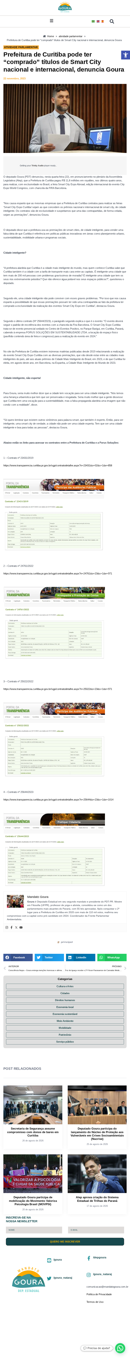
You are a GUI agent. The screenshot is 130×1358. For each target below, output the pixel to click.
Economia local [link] (64, 1007)
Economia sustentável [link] (65, 1014)
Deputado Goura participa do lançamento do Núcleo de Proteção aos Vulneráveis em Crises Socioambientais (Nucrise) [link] (97, 1134)
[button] (52, 21)
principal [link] (67, 942)
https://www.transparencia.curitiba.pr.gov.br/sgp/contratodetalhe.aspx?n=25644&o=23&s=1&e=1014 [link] (58, 799)
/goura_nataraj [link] (62, 1277)
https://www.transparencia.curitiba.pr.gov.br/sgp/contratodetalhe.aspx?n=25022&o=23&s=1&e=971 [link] (57, 689)
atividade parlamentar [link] (21, 47)
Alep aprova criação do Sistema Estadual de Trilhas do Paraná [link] (97, 1199)
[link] (125, 55)
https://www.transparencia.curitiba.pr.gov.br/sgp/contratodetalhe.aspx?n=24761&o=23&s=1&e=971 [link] (57, 573)
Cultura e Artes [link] (65, 986)
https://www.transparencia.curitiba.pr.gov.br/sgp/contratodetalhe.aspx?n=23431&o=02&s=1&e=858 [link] (57, 465)
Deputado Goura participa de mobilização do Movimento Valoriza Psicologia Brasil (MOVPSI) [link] (33, 1201)
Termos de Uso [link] (94, 1301)
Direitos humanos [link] (65, 1000)
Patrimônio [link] (65, 1034)
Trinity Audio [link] (37, 165)
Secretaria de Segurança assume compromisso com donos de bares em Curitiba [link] (33, 1132)
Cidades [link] (65, 993)
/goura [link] (57, 1259)
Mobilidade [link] (65, 1027)
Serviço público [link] (65, 1041)
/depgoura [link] (99, 1257)
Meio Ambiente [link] (65, 1020)
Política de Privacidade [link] (99, 1294)
